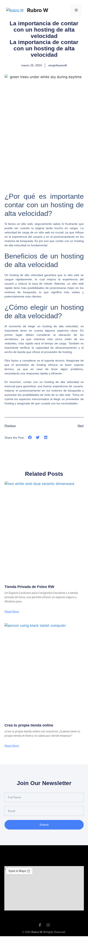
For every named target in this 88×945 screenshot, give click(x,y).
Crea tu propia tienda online (29, 725)
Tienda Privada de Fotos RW (29, 587)
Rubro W (37, 10)
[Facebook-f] (40, 925)
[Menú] (76, 10)
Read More (12, 611)
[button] (30, 437)
